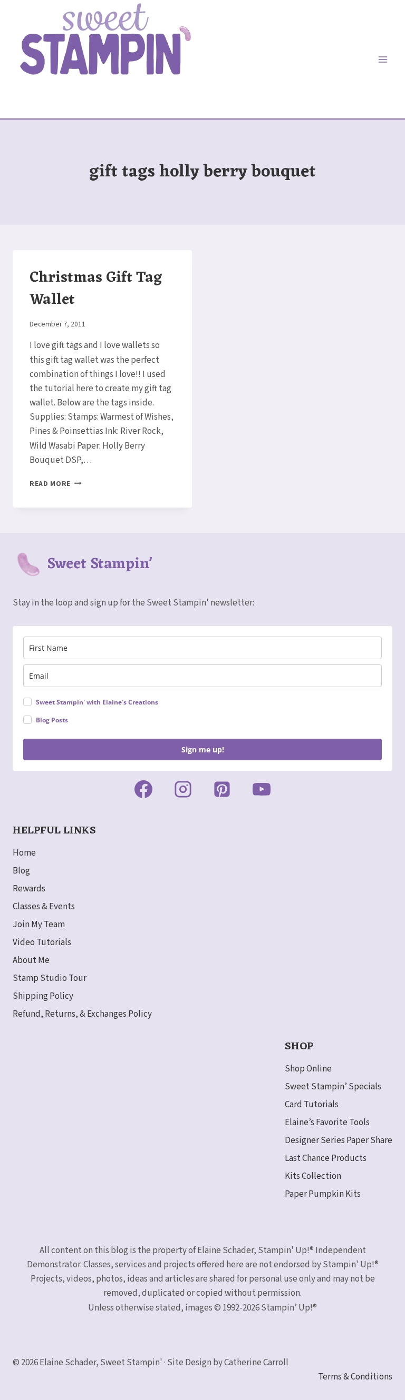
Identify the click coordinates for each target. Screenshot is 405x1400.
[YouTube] (261, 789)
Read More (56, 484)
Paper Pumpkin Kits (323, 1194)
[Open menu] (382, 59)
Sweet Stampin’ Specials (333, 1086)
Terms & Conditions (355, 1377)
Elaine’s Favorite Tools (327, 1122)
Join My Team (39, 924)
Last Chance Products (326, 1158)
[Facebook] (143, 789)
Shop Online (308, 1069)
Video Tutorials (42, 942)
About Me (31, 960)
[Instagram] (183, 789)
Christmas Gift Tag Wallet (96, 289)
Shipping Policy (43, 996)
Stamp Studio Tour (49, 978)
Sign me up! (202, 749)
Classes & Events (44, 906)
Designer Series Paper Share (338, 1140)
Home (24, 853)
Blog (21, 871)
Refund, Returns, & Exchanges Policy (82, 1014)
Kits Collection (313, 1176)
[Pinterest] (222, 789)
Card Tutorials (312, 1104)
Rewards (29, 888)
